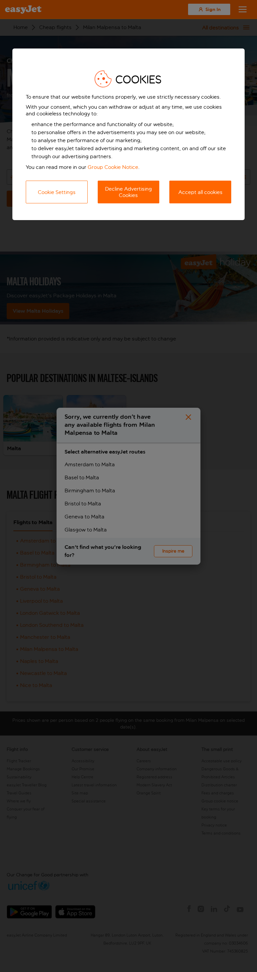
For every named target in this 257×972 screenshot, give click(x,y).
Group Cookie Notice (113, 167)
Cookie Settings (57, 192)
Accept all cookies (200, 192)
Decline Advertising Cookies (128, 192)
